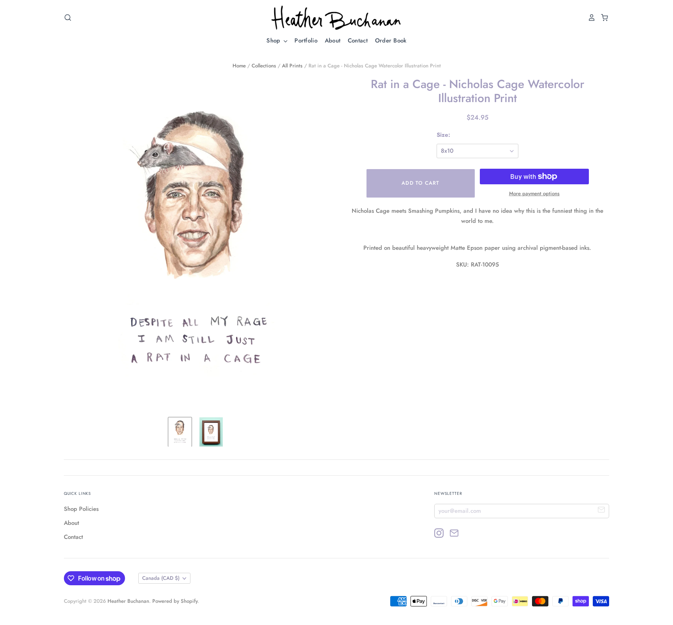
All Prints (292, 65)
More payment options (534, 193)
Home (239, 65)
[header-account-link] (589, 17)
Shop (274, 40)
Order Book (391, 40)
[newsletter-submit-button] (601, 510)
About (333, 40)
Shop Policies (81, 509)
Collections (264, 65)
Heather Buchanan (128, 601)
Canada (161, 578)
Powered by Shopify (174, 601)
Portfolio (305, 40)
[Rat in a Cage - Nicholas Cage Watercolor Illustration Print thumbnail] (180, 432)
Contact (358, 40)
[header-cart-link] (602, 17)
